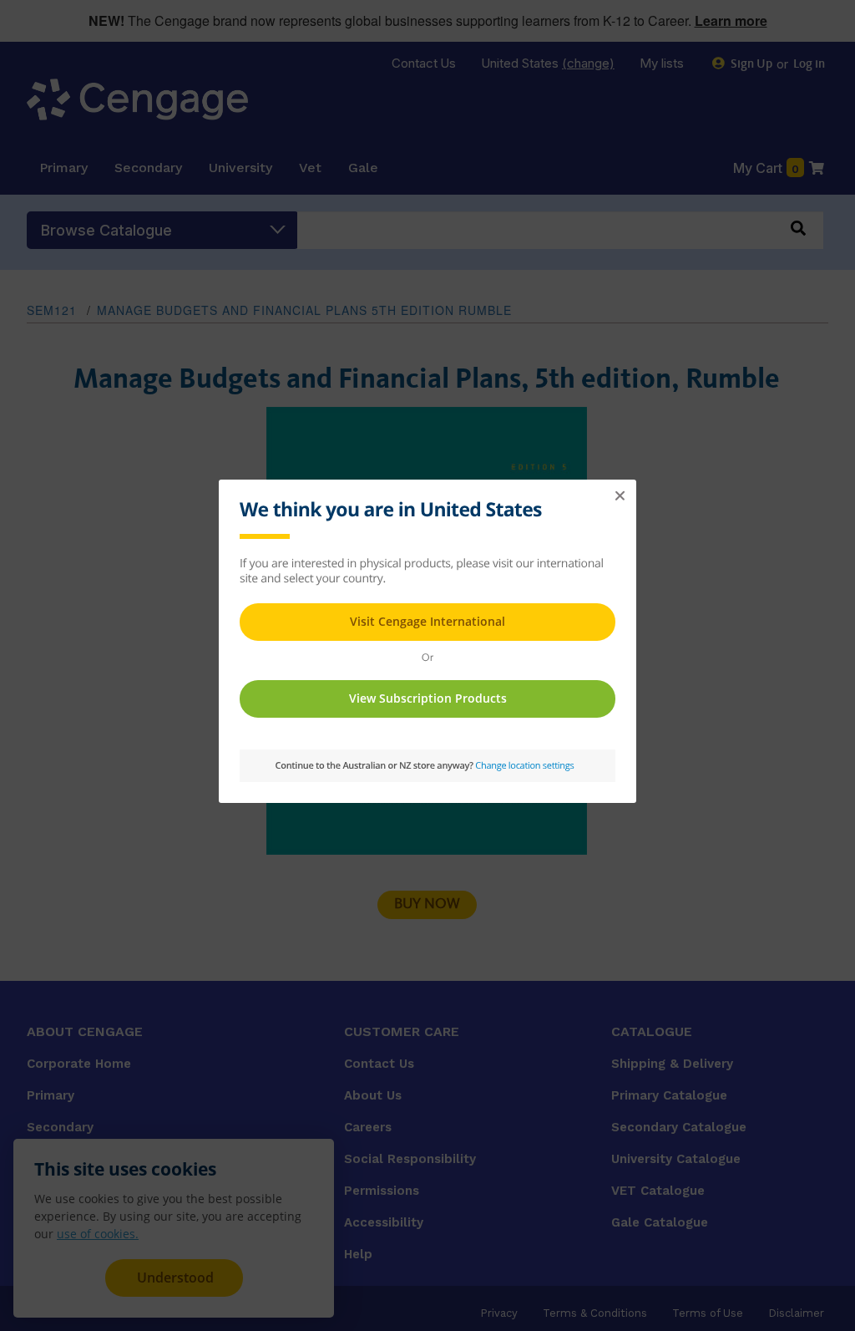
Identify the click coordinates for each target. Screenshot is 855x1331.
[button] (619, 496)
